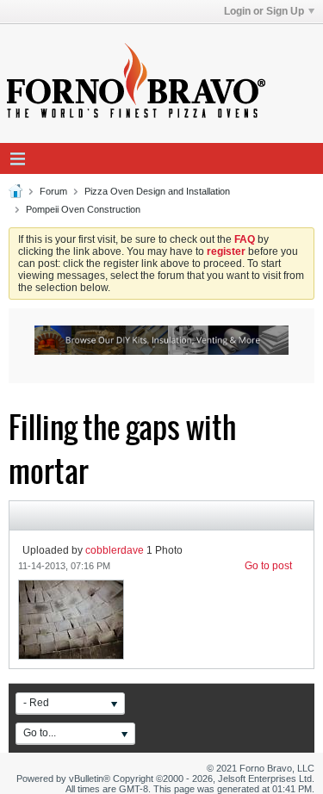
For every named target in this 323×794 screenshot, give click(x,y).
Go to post (268, 566)
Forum (53, 191)
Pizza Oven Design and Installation (157, 191)
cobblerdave (114, 550)
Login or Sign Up (264, 11)
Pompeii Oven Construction (83, 209)
